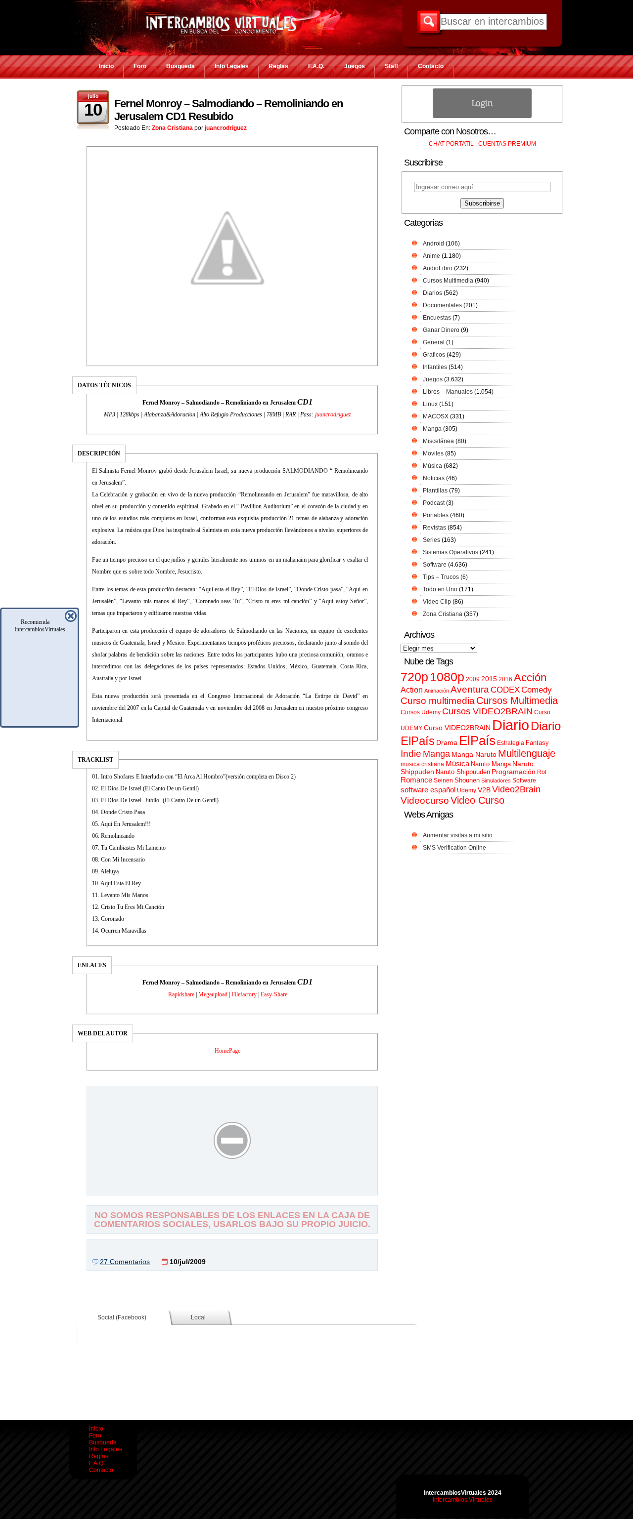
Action (412, 689)
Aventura (470, 689)
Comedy (536, 690)
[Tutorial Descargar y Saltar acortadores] (232, 1188)
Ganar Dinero (441, 330)
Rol (541, 772)
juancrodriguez (226, 127)
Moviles (433, 453)
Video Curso (477, 800)
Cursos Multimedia (448, 280)
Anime (431, 255)
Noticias (434, 478)
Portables (436, 515)
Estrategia (510, 742)
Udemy (466, 790)
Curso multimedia (438, 701)
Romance (416, 780)
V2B (484, 790)
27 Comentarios (125, 1262)
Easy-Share (274, 994)
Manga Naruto (474, 754)
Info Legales (232, 66)
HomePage (227, 1050)
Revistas (434, 527)
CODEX (505, 690)
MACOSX (436, 416)
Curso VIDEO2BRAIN (457, 728)
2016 (505, 679)
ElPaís (477, 740)
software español (428, 790)
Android (433, 243)
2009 (473, 679)
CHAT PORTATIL (451, 143)
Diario (510, 725)
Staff (391, 66)
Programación (514, 772)
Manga (432, 428)
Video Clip (437, 601)
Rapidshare (181, 994)
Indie (411, 753)
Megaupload (212, 994)
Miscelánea (438, 441)
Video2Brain (516, 789)
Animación (436, 691)
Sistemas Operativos (450, 552)
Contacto (431, 66)
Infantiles (435, 367)
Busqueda (180, 66)
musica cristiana (422, 764)
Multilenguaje (526, 753)
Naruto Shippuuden (463, 772)
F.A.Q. (316, 66)
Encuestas (437, 317)
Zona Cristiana (172, 127)
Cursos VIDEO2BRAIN (487, 711)
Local (198, 1317)
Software (435, 564)
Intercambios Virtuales (463, 1499)
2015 (489, 679)
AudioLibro (437, 268)
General (434, 342)
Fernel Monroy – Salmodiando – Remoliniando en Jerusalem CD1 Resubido (228, 110)
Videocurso (425, 800)
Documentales (442, 305)
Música (432, 465)
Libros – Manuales (448, 391)
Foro (140, 66)
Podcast (434, 502)
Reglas (278, 66)
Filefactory (244, 994)
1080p (447, 677)
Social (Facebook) (121, 1317)
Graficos (434, 354)
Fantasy (537, 742)
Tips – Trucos (441, 577)
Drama (446, 742)
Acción (530, 677)
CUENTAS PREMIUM (507, 143)
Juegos (354, 66)
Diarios (432, 292)
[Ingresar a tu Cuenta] (482, 116)
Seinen (443, 780)
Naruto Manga (491, 764)
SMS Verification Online (454, 847)
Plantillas (435, 490)
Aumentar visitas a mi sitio (458, 835)
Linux (430, 404)
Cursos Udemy (421, 712)
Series (431, 539)
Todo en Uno (440, 589)
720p (414, 677)
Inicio (106, 66)
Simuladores (496, 780)
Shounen (467, 780)
